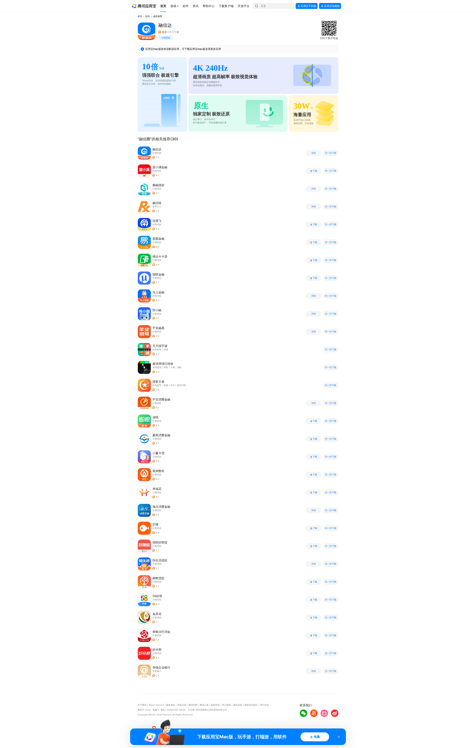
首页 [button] (140, 16)
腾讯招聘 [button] (193, 705)
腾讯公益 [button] (204, 705)
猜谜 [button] (166, 349)
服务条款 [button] (170, 705)
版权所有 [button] (215, 705)
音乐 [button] (172, 385)
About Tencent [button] (156, 705)
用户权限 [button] (226, 705)
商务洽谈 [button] (181, 705)
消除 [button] (179, 367)
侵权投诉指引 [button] (251, 705)
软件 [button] (147, 16)
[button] (144, 6)
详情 (313, 153)
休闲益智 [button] (156, 349)
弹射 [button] (166, 367)
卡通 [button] (172, 367)
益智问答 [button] (181, 385)
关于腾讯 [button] (142, 705)
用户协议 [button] (264, 705)
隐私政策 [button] (237, 705)
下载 (315, 171)
